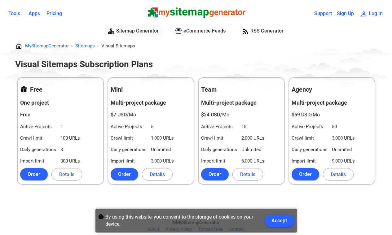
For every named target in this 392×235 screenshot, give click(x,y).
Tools (14, 13)
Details (66, 174)
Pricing (54, 13)
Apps (34, 13)
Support (323, 13)
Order (34, 174)
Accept (279, 221)
